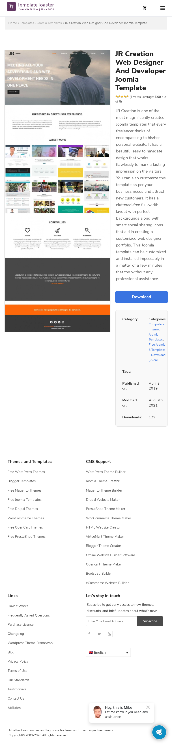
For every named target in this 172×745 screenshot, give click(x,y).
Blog (11, 652)
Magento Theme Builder (104, 490)
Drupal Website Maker (103, 499)
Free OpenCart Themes (25, 527)
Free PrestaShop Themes (26, 536)
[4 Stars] (124, 96)
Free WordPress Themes (26, 472)
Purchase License (21, 624)
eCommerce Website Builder (107, 583)
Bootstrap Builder (99, 573)
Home (12, 23)
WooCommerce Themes (26, 518)
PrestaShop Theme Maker (105, 509)
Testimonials (17, 689)
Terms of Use (17, 670)
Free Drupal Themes (23, 509)
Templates (27, 23)
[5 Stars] (127, 96)
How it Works (18, 606)
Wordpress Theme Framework (31, 643)
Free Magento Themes (24, 490)
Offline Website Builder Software (110, 555)
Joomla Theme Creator (102, 481)
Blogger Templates (22, 481)
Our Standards (18, 680)
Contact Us (16, 698)
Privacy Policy (18, 661)
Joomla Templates (49, 23)
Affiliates (14, 708)
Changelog (16, 634)
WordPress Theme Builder (105, 472)
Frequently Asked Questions (29, 615)
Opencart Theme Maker (104, 564)
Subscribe (150, 621)
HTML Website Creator (103, 527)
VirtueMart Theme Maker (105, 536)
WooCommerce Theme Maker (108, 518)
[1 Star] (116, 96)
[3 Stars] (122, 96)
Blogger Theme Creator (103, 546)
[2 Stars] (119, 96)
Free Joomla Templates (24, 499)
